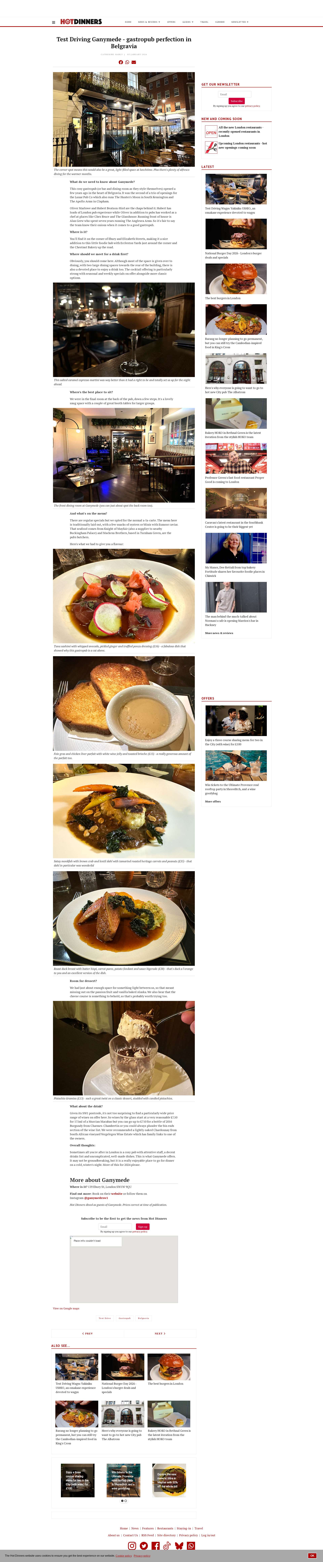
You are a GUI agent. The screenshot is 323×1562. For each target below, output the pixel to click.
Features (148, 1528)
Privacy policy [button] (142, 1555)
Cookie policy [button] (124, 1555)
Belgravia (143, 1318)
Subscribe (237, 101)
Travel (204, 22)
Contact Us (130, 1535)
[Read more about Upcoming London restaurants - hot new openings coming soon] (211, 147)
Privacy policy (188, 1535)
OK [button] (312, 1555)
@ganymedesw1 (96, 1198)
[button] (114, 62)
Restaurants (165, 1528)
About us (114, 1535)
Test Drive (105, 1318)
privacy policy (139, 1231)
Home (128, 22)
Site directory (166, 1535)
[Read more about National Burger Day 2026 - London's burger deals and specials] (123, 1367)
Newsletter (238, 22)
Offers (171, 22)
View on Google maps (66, 1308)
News (135, 1528)
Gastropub (125, 1318)
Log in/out (208, 1535)
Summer (220, 22)
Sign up (142, 1227)
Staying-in (184, 1528)
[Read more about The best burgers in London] (169, 1367)
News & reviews (147, 22)
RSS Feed (147, 1535)
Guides (187, 22)
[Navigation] (53, 22)
